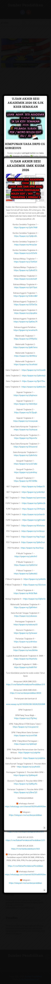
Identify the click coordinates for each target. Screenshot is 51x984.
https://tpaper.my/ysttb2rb (35, 579)
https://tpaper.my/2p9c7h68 (25, 227)
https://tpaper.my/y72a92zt (25, 262)
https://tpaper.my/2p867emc (25, 347)
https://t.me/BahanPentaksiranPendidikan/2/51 (25, 840)
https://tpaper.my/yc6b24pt (33, 492)
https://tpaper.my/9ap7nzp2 (33, 537)
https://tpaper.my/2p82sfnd (25, 565)
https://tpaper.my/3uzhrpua (25, 430)
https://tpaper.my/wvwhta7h (25, 330)
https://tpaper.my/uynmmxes (33, 498)
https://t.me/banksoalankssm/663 (25, 849)
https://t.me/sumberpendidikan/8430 (25, 693)
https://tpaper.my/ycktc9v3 (26, 556)
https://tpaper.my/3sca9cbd (25, 364)
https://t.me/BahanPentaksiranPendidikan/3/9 (25, 684)
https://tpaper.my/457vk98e (25, 481)
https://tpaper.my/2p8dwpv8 (25, 775)
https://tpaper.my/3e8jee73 (33, 487)
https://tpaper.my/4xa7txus (32, 548)
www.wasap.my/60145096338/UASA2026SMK (25, 704)
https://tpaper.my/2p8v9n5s (25, 455)
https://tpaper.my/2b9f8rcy (25, 356)
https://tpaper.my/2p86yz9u (25, 784)
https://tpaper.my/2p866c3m (34, 387)
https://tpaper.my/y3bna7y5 (25, 792)
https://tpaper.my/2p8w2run (33, 542)
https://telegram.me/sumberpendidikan (25, 883)
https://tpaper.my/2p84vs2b (33, 503)
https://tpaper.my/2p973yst (25, 287)
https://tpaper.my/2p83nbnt (25, 607)
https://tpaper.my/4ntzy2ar (25, 245)
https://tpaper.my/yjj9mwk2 (33, 520)
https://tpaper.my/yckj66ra (34, 758)
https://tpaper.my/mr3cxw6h (34, 370)
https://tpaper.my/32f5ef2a (25, 305)
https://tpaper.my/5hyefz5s (25, 659)
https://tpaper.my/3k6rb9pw (25, 404)
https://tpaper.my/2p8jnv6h (25, 236)
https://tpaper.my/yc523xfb (25, 253)
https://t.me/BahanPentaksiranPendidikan (25, 866)
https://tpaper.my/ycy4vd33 (28, 767)
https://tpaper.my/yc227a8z (25, 464)
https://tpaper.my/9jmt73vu (33, 381)
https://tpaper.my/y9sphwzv (25, 395)
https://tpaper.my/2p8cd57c (25, 270)
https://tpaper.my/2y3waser (25, 633)
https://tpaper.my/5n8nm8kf (25, 296)
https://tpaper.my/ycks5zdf (25, 279)
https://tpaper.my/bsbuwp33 (25, 625)
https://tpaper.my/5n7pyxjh (25, 412)
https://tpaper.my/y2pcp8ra (25, 313)
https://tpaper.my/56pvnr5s (25, 438)
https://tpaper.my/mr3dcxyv (33, 531)
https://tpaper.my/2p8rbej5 (25, 744)
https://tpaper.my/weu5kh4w (25, 650)
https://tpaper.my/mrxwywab (25, 421)
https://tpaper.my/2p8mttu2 (33, 376)
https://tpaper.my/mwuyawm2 (25, 727)
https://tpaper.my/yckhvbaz (25, 642)
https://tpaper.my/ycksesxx (25, 616)
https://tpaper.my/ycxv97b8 (25, 735)
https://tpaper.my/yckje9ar (29, 753)
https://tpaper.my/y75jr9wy (25, 718)
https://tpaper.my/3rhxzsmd (25, 447)
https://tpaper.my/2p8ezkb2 (25, 574)
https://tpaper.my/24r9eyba (33, 509)
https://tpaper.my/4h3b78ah (25, 593)
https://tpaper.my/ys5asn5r (33, 514)
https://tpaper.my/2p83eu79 (25, 322)
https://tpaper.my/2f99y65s (25, 339)
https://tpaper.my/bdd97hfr (25, 667)
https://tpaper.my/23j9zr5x (34, 599)
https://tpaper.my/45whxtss (33, 526)
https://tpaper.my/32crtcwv (34, 585)
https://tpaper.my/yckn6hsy (25, 472)
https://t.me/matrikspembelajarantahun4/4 (25, 832)
